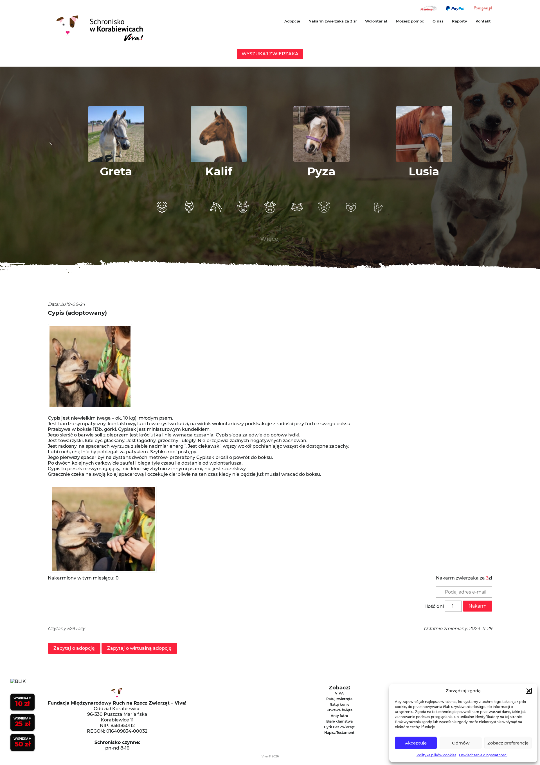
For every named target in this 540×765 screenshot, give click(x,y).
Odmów (460, 743)
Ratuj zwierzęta (339, 699)
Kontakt (483, 21)
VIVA (339, 693)
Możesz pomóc (410, 21)
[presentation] (50, 143)
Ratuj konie (339, 704)
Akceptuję (416, 743)
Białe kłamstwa (339, 721)
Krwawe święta (339, 710)
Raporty (459, 21)
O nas (438, 21)
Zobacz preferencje (507, 743)
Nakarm (478, 606)
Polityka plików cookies (436, 755)
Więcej (270, 239)
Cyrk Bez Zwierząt (339, 727)
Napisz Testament (339, 732)
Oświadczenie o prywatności (483, 755)
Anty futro (339, 716)
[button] (529, 691)
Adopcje (292, 21)
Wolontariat (376, 21)
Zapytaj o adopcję (74, 648)
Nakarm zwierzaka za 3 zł (333, 21)
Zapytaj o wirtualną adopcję (139, 648)
